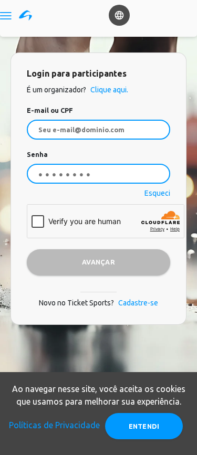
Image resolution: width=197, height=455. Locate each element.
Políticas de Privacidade (54, 425)
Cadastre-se (138, 303)
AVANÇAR (98, 262)
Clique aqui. (108, 90)
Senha (37, 154)
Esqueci (157, 193)
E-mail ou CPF (50, 110)
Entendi (144, 426)
